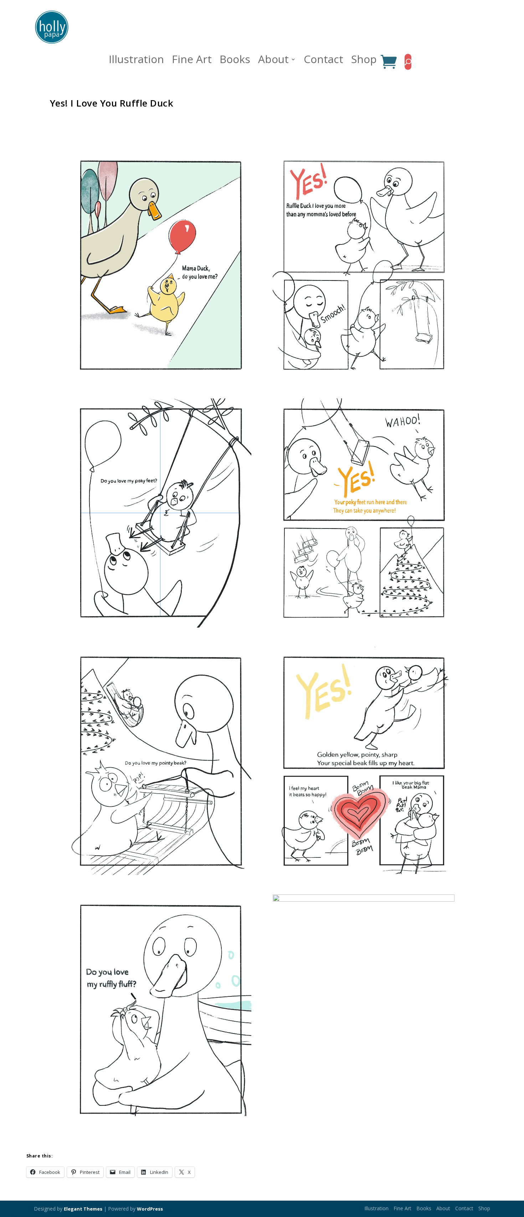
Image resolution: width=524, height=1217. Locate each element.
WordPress (150, 1209)
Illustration (136, 61)
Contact (323, 61)
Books (235, 61)
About (273, 61)
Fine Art (192, 61)
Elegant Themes (83, 1209)
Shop (364, 61)
